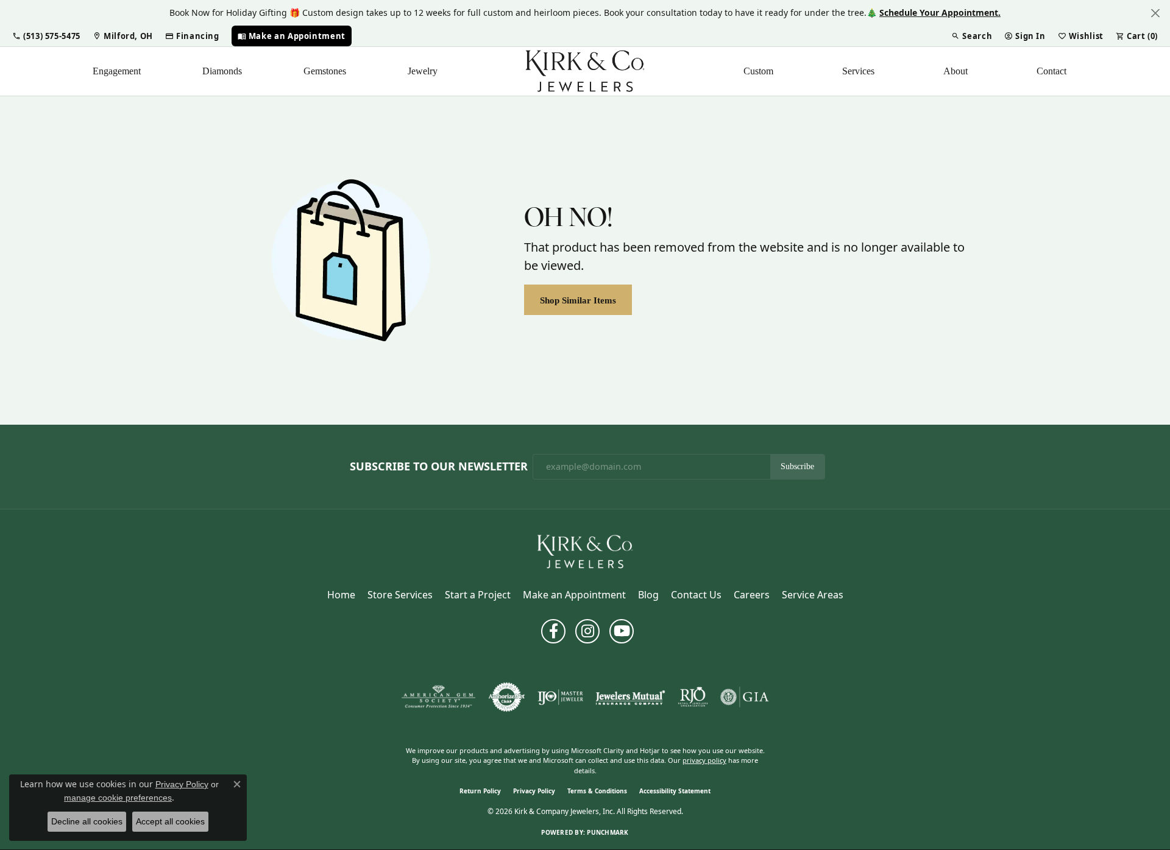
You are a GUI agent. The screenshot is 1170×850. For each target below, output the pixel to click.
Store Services (400, 594)
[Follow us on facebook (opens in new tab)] (553, 631)
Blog (648, 594)
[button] (46, 36)
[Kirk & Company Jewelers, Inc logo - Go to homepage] (585, 71)
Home (341, 594)
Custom (758, 71)
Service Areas (812, 594)
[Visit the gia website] (744, 697)
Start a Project (478, 594)
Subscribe (797, 466)
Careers (752, 594)
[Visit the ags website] (438, 697)
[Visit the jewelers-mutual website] (630, 697)
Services (858, 71)
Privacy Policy (534, 791)
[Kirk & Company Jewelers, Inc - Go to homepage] (585, 551)
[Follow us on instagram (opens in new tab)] (587, 631)
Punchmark (607, 832)
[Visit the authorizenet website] (507, 697)
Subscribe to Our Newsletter (439, 466)
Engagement (117, 71)
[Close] (1155, 13)
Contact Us (696, 594)
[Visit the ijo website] (560, 697)
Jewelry (423, 71)
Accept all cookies (170, 821)
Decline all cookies (86, 821)
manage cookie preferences (118, 797)
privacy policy (704, 760)
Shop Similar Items (578, 300)
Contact (1051, 71)
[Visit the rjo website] (693, 697)
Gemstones (324, 71)
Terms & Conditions (597, 791)
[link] (123, 36)
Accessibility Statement (675, 791)
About (955, 71)
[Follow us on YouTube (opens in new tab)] (621, 631)
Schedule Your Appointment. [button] (940, 12)
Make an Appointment (574, 594)
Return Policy (480, 791)
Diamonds (222, 71)
